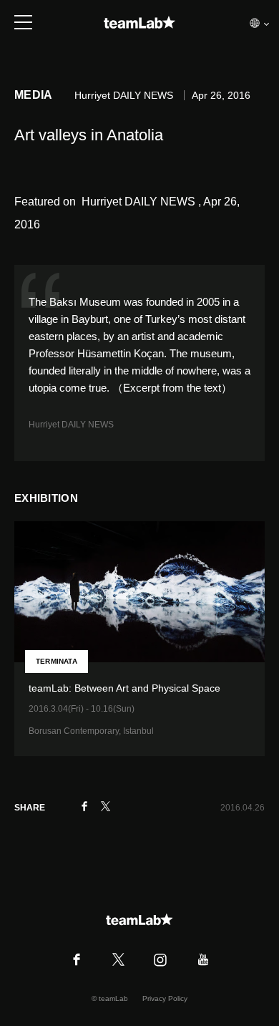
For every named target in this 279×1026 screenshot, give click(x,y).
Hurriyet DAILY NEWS (71, 425)
